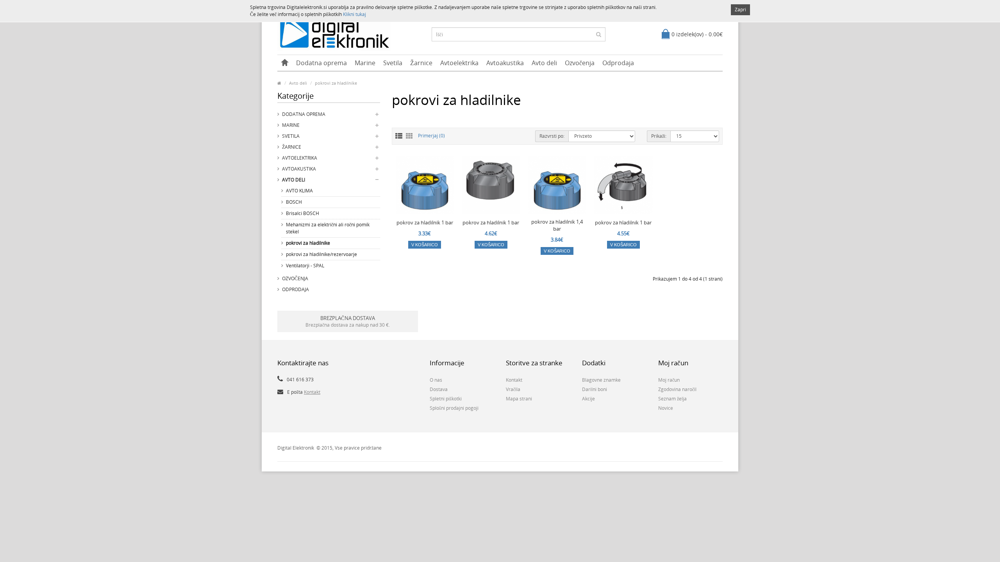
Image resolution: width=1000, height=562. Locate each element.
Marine (365, 63)
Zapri (740, 9)
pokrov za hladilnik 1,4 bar (557, 225)
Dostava (439, 389)
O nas (436, 380)
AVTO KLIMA (299, 190)
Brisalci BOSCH (302, 213)
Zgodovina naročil (677, 389)
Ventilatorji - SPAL (305, 265)
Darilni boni (594, 389)
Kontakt (312, 392)
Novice (665, 408)
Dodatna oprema (321, 63)
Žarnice (421, 63)
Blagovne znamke (601, 380)
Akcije (588, 398)
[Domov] (284, 63)
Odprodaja (618, 63)
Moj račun (669, 380)
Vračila (513, 389)
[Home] (279, 83)
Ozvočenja (580, 63)
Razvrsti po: (551, 136)
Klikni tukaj (354, 14)
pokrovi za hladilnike (336, 83)
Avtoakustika (505, 63)
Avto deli (544, 63)
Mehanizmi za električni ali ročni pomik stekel (328, 228)
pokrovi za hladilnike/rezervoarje (321, 254)
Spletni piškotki (446, 398)
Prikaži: (658, 136)
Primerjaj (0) (431, 135)
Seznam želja (672, 398)
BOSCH (294, 202)
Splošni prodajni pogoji (454, 408)
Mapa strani (519, 398)
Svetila (392, 63)
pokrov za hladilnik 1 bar (424, 222)
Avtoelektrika (459, 63)
